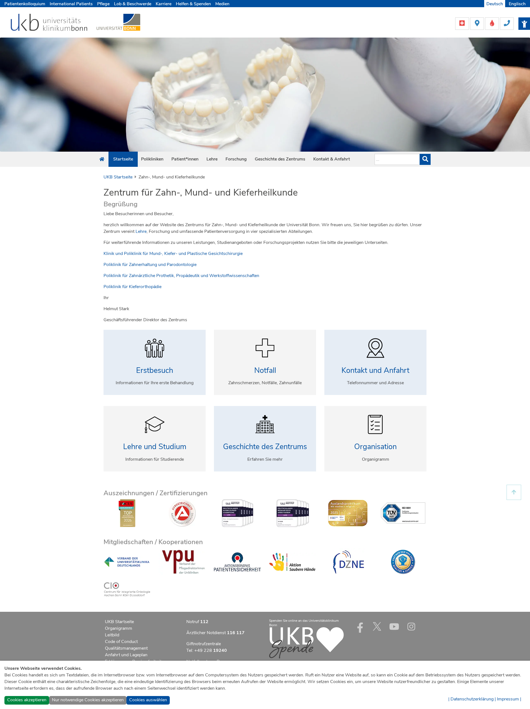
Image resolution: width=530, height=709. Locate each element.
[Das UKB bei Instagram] (411, 626)
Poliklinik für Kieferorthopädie (132, 287)
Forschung (236, 159)
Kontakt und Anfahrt (375, 370)
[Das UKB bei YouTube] (394, 626)
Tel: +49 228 (206, 650)
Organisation (375, 447)
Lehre (212, 159)
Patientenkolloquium (24, 4)
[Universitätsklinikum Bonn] (49, 23)
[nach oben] (514, 492)
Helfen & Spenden (193, 4)
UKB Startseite (118, 177)
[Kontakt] (507, 23)
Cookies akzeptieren (26, 700)
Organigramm (118, 628)
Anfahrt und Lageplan (126, 655)
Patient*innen (184, 159)
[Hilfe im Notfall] (462, 23)
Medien (222, 4)
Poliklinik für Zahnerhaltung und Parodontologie (150, 265)
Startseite (123, 159)
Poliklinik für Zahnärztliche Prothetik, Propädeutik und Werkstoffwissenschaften (181, 276)
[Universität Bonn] (118, 22)
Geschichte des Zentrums (280, 159)
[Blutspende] (492, 23)
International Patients (71, 4)
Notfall (265, 370)
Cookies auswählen (148, 700)
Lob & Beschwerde (132, 4)
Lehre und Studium (154, 447)
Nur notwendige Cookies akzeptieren (88, 700)
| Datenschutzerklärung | (472, 699)
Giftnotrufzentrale (203, 644)
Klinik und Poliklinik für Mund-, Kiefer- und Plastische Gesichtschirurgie (173, 254)
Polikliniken (152, 159)
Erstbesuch (154, 370)
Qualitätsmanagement (126, 648)
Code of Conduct (121, 642)
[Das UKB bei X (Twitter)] (377, 626)
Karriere (163, 4)
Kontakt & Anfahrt (331, 159)
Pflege (103, 4)
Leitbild (112, 635)
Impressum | (509, 699)
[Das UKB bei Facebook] (360, 626)
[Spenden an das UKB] (306, 642)
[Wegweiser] (477, 23)
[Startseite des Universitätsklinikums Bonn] (101, 159)
